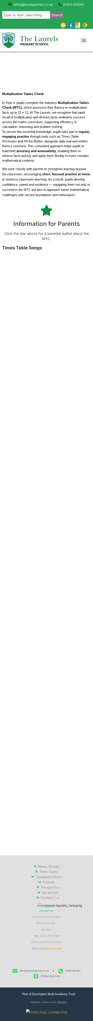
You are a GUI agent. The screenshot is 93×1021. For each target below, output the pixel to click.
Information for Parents (46, 223)
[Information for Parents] (46, 210)
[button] (83, 40)
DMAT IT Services (52, 948)
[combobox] (26, 15)
